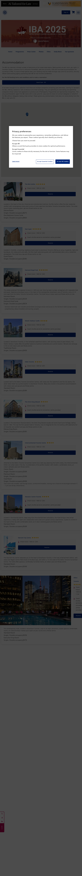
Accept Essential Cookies (45, 161)
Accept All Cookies (62, 161)
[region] (41, 147)
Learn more (15, 161)
